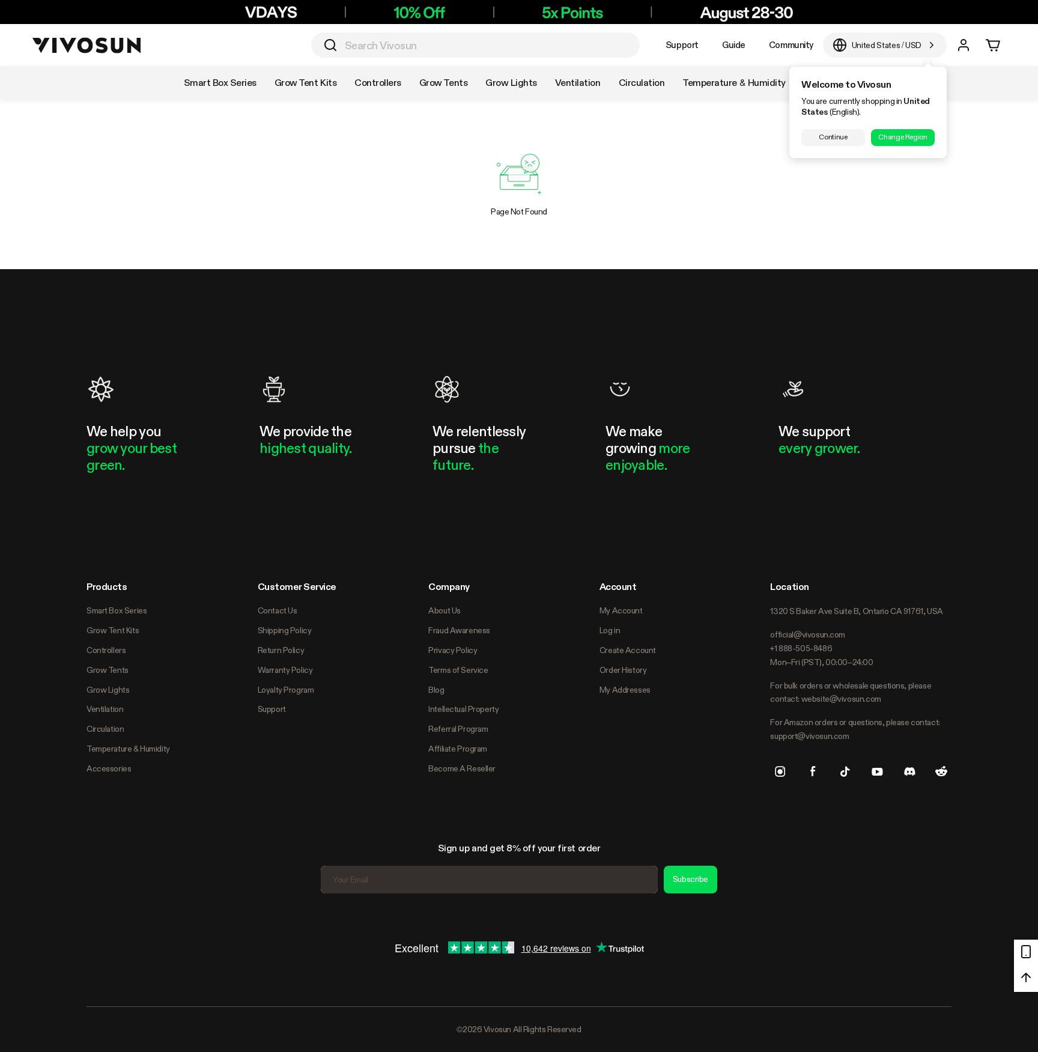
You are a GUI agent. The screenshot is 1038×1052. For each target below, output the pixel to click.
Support (682, 45)
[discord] (909, 771)
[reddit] (941, 771)
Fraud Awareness (459, 630)
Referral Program (458, 729)
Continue (833, 137)
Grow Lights (107, 690)
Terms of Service (458, 670)
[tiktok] (845, 771)
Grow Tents (107, 670)
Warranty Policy (285, 670)
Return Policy (281, 650)
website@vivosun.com (841, 699)
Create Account (627, 650)
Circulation (105, 729)
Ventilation (104, 709)
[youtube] (877, 771)
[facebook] (813, 771)
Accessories (108, 768)
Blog (436, 690)
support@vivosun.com (809, 736)
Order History (623, 670)
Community (791, 45)
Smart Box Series (116, 610)
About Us (444, 610)
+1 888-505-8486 (801, 648)
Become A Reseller (462, 768)
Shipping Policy (285, 630)
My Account (621, 610)
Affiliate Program (457, 748)
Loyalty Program (286, 690)
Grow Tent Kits (112, 630)
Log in (609, 630)
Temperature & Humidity (128, 748)
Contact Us (277, 610)
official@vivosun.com (807, 634)
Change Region (902, 137)
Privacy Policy (452, 650)
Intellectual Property (463, 709)
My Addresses (625, 690)
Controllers (106, 650)
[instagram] (780, 771)
